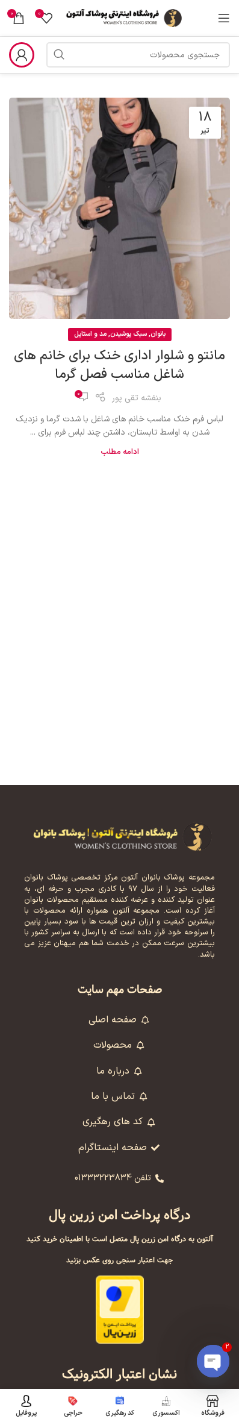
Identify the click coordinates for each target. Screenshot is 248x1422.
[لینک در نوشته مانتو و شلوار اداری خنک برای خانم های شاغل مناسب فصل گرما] (119, 208)
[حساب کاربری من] (21, 55)
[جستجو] (59, 55)
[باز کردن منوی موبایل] (224, 18)
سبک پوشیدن (128, 334)
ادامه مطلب (120, 452)
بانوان (158, 334)
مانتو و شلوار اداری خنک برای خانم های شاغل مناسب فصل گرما (119, 365)
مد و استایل (90, 334)
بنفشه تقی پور (136, 398)
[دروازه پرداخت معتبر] (120, 1309)
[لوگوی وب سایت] (124, 17)
